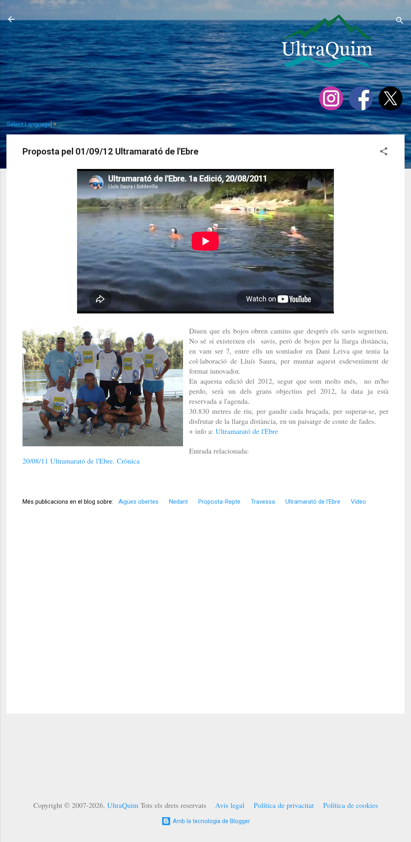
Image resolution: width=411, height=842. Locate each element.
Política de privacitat (284, 805)
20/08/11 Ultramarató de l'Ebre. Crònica (81, 461)
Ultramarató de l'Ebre (247, 431)
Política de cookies (350, 805)
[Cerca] (400, 22)
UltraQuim (122, 805)
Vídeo (358, 501)
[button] (384, 152)
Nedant (178, 501)
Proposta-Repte (219, 501)
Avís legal (229, 805)
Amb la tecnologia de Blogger (210, 821)
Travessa (263, 501)
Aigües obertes (138, 501)
